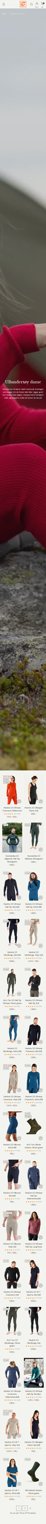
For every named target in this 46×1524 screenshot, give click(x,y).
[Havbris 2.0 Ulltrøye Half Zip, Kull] (34, 982)
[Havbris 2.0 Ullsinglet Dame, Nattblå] (34, 1424)
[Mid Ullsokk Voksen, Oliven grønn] (34, 1472)
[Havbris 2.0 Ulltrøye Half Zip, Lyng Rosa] (34, 1225)
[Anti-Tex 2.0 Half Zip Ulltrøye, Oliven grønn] (12, 982)
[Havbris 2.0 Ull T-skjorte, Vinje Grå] (12, 1424)
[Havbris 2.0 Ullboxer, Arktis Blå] (12, 1126)
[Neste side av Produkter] (30, 1508)
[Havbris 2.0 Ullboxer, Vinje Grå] (12, 1225)
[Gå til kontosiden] (36, 4)
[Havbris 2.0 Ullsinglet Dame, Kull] (34, 789)
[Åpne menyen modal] (3, 4)
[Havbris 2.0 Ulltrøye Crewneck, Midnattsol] (12, 789)
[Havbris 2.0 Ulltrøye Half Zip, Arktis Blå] (34, 886)
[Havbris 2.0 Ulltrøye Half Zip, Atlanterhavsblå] (34, 1174)
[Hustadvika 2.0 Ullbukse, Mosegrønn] (34, 837)
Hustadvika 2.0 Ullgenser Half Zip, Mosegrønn (12, 859)
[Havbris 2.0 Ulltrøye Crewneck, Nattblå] (34, 1030)
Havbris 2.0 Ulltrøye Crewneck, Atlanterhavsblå (12, 1394)
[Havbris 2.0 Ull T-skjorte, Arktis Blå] (12, 1472)
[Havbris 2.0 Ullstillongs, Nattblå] (12, 934)
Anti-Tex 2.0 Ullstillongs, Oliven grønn (12, 1343)
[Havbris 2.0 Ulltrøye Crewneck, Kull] (12, 1273)
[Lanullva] (23, 4)
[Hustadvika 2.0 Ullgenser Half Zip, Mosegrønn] (12, 837)
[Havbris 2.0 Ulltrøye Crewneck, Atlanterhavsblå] (12, 1373)
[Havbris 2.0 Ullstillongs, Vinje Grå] (34, 934)
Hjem (4, 14)
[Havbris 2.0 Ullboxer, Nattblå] (12, 1174)
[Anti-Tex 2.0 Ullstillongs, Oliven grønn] (12, 1322)
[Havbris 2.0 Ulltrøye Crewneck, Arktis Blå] (34, 1078)
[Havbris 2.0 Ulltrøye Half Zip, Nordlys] (34, 1373)
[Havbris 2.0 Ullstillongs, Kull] (34, 1322)
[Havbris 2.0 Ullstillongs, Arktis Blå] (12, 1030)
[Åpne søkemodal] (31, 4)
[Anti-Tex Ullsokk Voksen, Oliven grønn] (34, 1126)
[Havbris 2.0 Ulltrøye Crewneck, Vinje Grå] (12, 1078)
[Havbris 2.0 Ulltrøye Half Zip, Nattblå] (12, 886)
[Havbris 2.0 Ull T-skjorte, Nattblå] (34, 1273)
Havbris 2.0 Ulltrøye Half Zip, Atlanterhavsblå (33, 1196)
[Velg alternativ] (19, 801)
